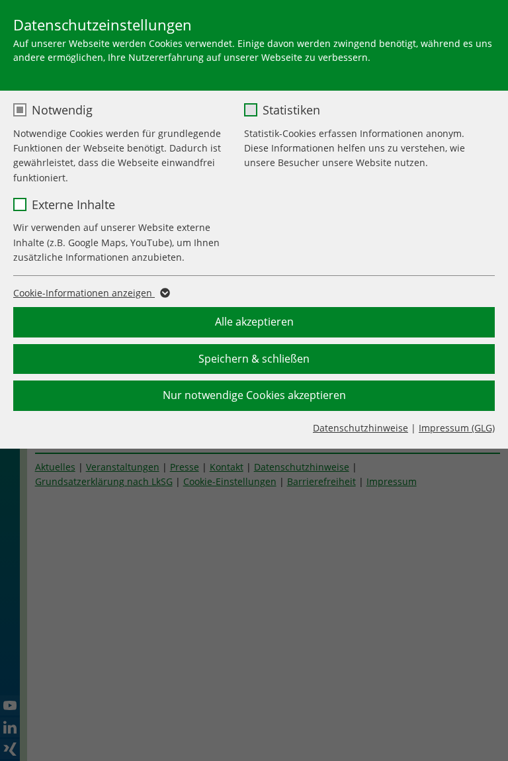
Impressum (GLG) (457, 428)
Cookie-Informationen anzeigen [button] (84, 293)
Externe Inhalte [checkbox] (73, 204)
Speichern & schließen (254, 358)
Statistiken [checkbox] (291, 110)
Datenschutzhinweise (360, 428)
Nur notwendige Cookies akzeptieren (254, 395)
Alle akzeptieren (254, 321)
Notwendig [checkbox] (62, 110)
